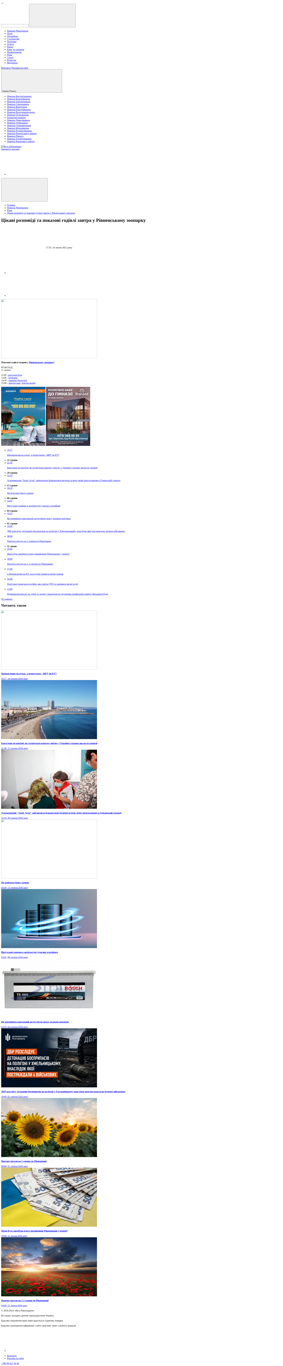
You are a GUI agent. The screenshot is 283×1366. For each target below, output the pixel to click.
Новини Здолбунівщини (19, 139)
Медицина (12, 63)
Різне (9, 55)
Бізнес (10, 47)
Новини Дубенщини (17, 123)
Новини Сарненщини (18, 104)
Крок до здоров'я (15, 49)
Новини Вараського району (21, 141)
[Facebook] (29, 174)
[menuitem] (144, 31)
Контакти (6, 68)
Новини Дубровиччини (19, 125)
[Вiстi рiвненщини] (11, 146)
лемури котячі (29, 383)
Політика (11, 41)
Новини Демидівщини (18, 120)
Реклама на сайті (19, 68)
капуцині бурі (15, 375)
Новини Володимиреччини (21, 112)
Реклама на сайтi (15, 1358)
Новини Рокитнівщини (19, 109)
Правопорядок (14, 52)
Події (9, 33)
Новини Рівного (15, 136)
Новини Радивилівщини (19, 131)
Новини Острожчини (18, 115)
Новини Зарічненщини (18, 101)
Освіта (10, 44)
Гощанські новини (16, 117)
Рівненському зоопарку (41, 362)
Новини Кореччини (17, 107)
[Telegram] (29, 295)
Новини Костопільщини (19, 96)
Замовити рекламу (10, 149)
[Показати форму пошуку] (24, 189)
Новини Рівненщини (17, 31)
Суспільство (13, 39)
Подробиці (12, 36)
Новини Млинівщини (18, 128)
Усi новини (6, 599)
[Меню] (2, 3)
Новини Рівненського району (22, 133)
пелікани (12, 377)
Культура (11, 60)
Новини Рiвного (9, 91)
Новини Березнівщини (18, 99)
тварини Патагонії (17, 380)
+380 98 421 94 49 (10, 1363)
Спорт (10, 57)
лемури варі (14, 383)
